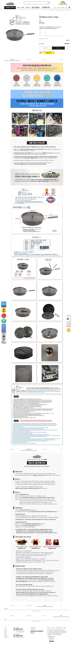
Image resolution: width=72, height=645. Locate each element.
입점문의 (5, 635)
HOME (50, 10)
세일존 (22, 7)
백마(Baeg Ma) (58, 10)
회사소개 (48, 627)
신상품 (18, 7)
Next (69, 1)
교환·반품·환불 (28, 59)
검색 (48, 3)
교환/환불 (5, 630)
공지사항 (5, 627)
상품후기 (44, 59)
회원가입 (58, 7)
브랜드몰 (53, 10)
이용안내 (64, 627)
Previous (68, 1)
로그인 (55, 7)
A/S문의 (5, 632)
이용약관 (53, 627)
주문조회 (62, 7)
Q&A (61, 59)
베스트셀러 (28, 7)
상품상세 (12, 59)
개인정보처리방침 (59, 627)
